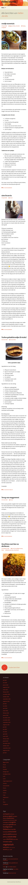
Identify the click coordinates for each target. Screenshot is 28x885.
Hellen (4, 866)
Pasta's (4, 788)
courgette (3, 27)
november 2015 (6, 720)
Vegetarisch (5, 797)
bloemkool (5, 820)
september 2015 (6, 722)
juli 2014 (4, 752)
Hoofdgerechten (19, 548)
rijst (6, 837)
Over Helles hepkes (11, 866)
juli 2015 (4, 727)
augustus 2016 (6, 701)
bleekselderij (10, 818)
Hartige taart (6, 771)
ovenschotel (12, 832)
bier (12, 550)
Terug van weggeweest (10, 498)
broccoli (9, 820)
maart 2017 (5, 689)
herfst (15, 824)
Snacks (4, 792)
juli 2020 (4, 680)
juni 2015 (5, 729)
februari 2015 (6, 738)
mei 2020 (5, 682)
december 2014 (6, 743)
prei (4, 837)
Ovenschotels (6, 785)
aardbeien (12, 814)
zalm (11, 849)
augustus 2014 (6, 750)
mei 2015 (5, 731)
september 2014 (6, 748)
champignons (6, 822)
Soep (4, 795)
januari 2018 (5, 685)
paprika (5, 834)
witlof (10, 847)
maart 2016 (5, 710)
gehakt (11, 824)
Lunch (4, 778)
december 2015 (6, 717)
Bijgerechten (12, 26)
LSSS (4, 776)
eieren (4, 824)
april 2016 (5, 708)
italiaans (6, 829)
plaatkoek (14, 834)
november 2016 (6, 694)
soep (14, 836)
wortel (5, 849)
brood (11, 197)
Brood (4, 767)
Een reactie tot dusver (8, 489)
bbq (4, 818)
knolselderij (5, 831)
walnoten (6, 847)
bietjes (23, 26)
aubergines (15, 816)
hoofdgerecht (7, 827)
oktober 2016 (6, 696)
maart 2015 (5, 736)
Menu (2, 7)
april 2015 (5, 734)
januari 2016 (5, 715)
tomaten (6, 842)
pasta (9, 834)
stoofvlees (16, 550)
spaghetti (4, 839)
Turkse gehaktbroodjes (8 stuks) (13, 337)
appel (10, 816)
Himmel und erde (12, 873)
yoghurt (8, 849)
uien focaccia (6, 196)
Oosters (5, 783)
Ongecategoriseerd (7, 781)
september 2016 (6, 699)
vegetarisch (8, 844)
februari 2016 (6, 713)
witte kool (13, 847)
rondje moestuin (7, 24)
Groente (18, 26)
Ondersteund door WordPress (14, 882)
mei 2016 (5, 706)
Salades (5, 790)
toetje (16, 839)
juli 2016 (4, 703)
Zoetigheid (5, 804)
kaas (12, 829)
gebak (7, 824)
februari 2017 (6, 692)
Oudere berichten (12, 667)
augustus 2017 (6, 687)
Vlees (14, 339)
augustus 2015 (6, 724)
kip (15, 829)
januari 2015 (5, 741)
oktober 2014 (6, 745)
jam (10, 829)
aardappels (6, 814)
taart (14, 839)
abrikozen (9, 550)
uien (10, 841)
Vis (3, 799)
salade (9, 837)
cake (15, 820)
